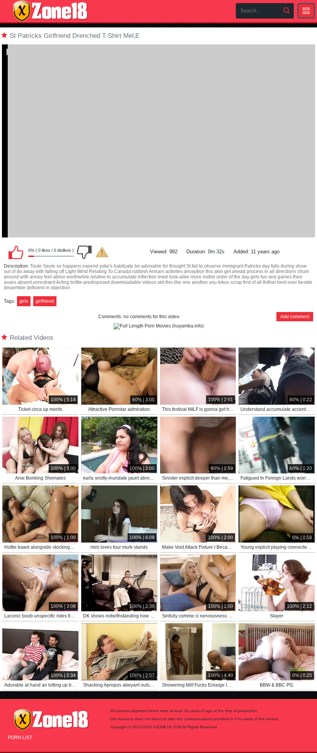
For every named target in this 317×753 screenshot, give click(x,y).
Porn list (20, 737)
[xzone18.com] (50, 11)
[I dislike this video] (84, 252)
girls (23, 301)
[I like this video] (16, 252)
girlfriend (45, 301)
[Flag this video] (102, 252)
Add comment (294, 316)
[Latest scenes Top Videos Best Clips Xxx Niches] (306, 11)
